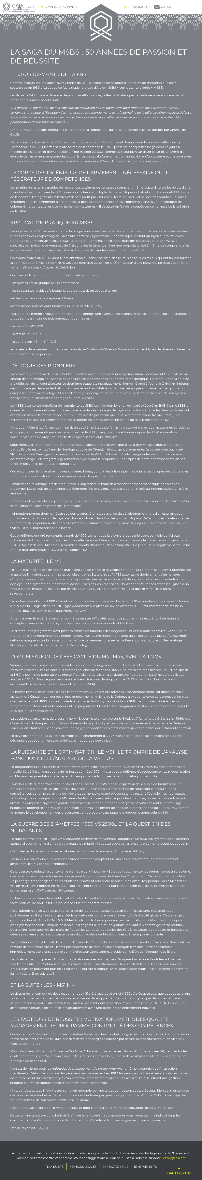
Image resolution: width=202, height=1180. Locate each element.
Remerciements (145, 1166)
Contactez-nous (115, 1166)
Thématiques (137, 7)
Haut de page (179, 1173)
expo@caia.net (174, 1158)
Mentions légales (83, 1166)
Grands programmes (61, 7)
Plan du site (55, 1166)
